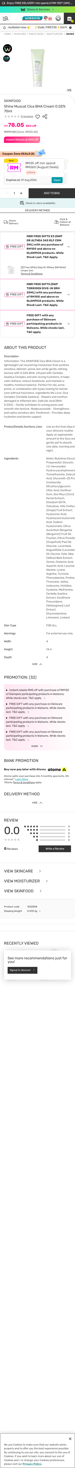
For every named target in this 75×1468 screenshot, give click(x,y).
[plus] (21, 193)
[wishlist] (38, 116)
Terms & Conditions (32, 273)
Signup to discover (20, 970)
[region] (37, 1450)
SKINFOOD (12, 101)
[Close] (70, 1438)
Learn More (21, 779)
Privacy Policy (32, 1463)
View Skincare (19, 871)
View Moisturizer (22, 881)
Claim (57, 180)
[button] (69, 18)
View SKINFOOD (19, 891)
